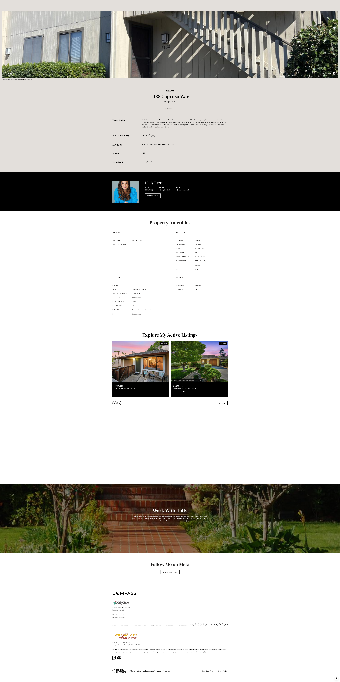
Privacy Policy (222, 671)
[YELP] (206, 624)
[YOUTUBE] (216, 624)
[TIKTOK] (221, 624)
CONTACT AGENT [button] (152, 195)
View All (222, 403)
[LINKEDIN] (211, 624)
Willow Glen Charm (170, 572)
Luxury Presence (163, 671)
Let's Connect (183, 625)
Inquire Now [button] (170, 108)
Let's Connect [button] (170, 527)
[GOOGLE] (192, 624)
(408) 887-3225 (165, 190)
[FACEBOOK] (197, 624)
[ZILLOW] (226, 624)
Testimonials (170, 625)
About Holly (124, 625)
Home (114, 625)
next (13, 74)
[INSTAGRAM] (202, 624)
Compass (163, 649)
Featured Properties (140, 625)
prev (9, 74)
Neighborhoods (156, 625)
